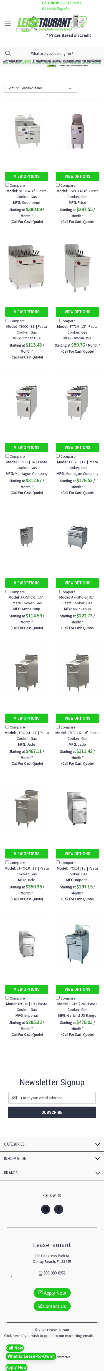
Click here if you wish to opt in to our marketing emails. (49, 1335)
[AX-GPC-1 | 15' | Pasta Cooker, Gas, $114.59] (26, 537)
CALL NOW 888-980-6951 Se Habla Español (61, 5)
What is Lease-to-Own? (31, 1356)
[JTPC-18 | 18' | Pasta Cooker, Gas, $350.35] (26, 808)
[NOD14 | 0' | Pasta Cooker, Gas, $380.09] (26, 131)
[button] (52, 63)
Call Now (14, 1348)
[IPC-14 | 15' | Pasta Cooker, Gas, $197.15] (77, 808)
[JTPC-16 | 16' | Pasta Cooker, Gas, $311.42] (77, 672)
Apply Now (54, 1292)
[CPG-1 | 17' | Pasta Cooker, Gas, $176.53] (77, 402)
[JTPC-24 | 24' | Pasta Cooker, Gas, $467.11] (26, 672)
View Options (27, 176)
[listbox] (47, 88)
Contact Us (54, 1306)
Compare (17, 185)
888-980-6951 (55, 1273)
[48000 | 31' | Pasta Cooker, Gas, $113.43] (26, 266)
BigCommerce (60, 1357)
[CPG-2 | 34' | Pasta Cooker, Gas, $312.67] (26, 402)
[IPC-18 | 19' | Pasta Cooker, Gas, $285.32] (26, 943)
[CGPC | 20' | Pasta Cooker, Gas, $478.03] (77, 943)
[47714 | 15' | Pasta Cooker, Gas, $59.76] (77, 266)
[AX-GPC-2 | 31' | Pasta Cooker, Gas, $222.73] (77, 537)
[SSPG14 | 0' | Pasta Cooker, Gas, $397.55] (77, 131)
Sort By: (13, 88)
